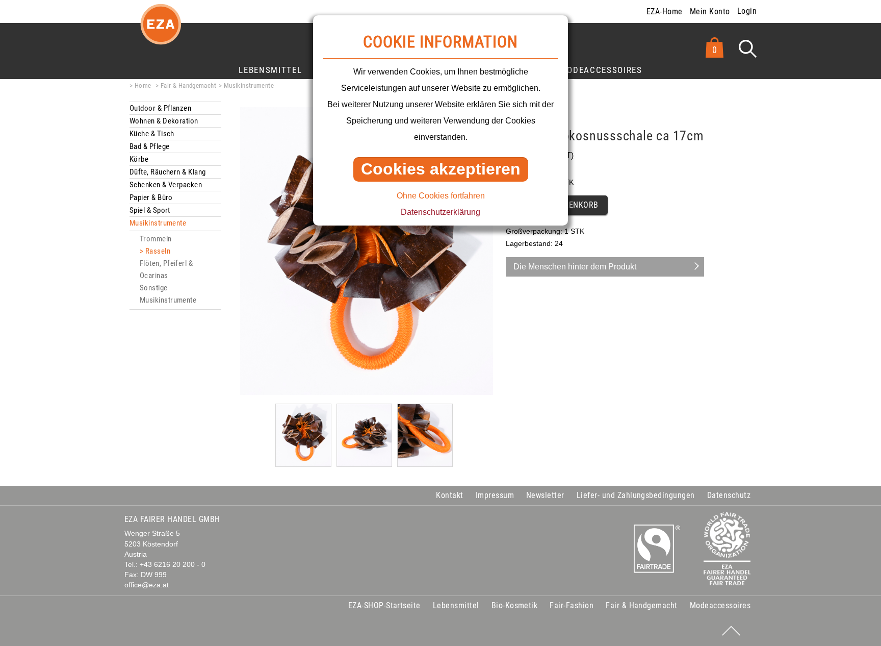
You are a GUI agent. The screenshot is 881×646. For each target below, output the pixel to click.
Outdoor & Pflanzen (160, 108)
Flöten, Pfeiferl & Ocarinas (166, 269)
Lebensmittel (270, 70)
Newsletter (545, 495)
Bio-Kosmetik (514, 605)
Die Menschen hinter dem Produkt (574, 266)
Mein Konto (710, 11)
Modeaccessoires (601, 70)
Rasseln (157, 251)
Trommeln (156, 238)
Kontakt (449, 495)
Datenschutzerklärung (440, 212)
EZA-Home (664, 11)
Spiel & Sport (149, 210)
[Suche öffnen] (748, 49)
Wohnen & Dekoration (163, 121)
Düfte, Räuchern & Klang (167, 172)
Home (143, 85)
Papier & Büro (151, 197)
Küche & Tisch (151, 133)
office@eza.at (146, 585)
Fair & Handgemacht (188, 85)
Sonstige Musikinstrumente (168, 294)
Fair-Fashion (571, 605)
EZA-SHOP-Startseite (384, 605)
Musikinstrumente (249, 85)
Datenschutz (728, 495)
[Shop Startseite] (160, 32)
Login (747, 11)
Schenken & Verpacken (165, 184)
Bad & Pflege (149, 146)
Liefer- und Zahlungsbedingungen (636, 495)
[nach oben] (731, 630)
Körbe (138, 159)
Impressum (495, 495)
